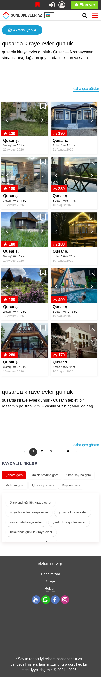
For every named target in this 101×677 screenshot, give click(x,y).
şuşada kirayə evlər (73, 512)
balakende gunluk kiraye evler (31, 532)
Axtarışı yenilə (24, 30)
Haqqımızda (50, 574)
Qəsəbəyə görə (43, 485)
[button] (7, 120)
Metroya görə (14, 485)
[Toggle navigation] (95, 14)
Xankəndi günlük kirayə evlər (30, 502)
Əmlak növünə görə (44, 475)
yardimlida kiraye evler (26, 522)
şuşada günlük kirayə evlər (29, 512)
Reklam (50, 588)
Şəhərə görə (14, 475)
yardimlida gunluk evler (69, 522)
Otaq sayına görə (78, 475)
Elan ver (86, 5)
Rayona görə (71, 485)
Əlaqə (50, 581)
